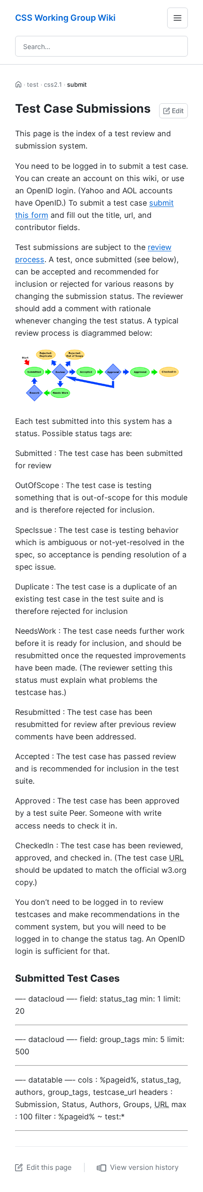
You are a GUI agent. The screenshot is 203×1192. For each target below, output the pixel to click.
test (33, 84)
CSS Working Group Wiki (65, 18)
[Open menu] (177, 18)
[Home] (18, 85)
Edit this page (49, 1167)
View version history (144, 1167)
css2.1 (53, 84)
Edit (178, 111)
